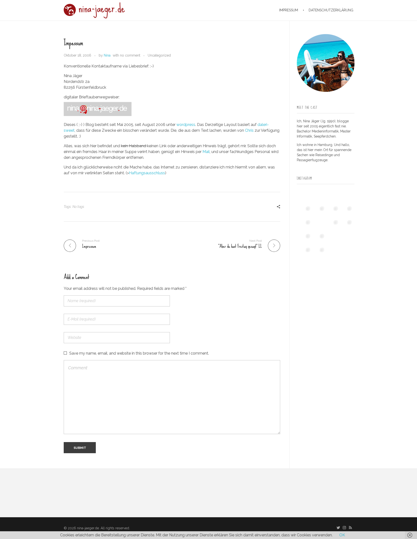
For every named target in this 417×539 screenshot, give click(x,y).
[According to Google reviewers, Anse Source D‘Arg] (346, 211)
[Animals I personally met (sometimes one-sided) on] (305, 211)
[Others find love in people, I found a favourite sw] (305, 197)
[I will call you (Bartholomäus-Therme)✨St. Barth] (346, 225)
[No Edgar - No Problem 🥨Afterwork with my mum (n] (318, 239)
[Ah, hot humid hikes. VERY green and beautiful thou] (318, 211)
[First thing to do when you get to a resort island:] (332, 211)
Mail (206, 151)
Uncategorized (159, 55)
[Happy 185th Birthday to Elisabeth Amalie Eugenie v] (332, 197)
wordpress (185, 124)
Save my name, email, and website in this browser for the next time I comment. (139, 353)
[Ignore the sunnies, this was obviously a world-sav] (332, 239)
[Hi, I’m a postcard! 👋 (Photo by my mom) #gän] (346, 253)
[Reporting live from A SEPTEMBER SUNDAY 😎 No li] (305, 239)
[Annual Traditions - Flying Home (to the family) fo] (346, 197)
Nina (107, 55)
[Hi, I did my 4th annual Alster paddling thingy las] (318, 253)
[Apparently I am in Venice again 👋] (305, 253)
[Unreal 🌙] (346, 239)
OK (342, 535)
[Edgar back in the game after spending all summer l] (305, 225)
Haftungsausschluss (147, 173)
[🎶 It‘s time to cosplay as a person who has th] (332, 253)
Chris (249, 130)
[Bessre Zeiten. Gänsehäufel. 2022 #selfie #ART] (318, 225)
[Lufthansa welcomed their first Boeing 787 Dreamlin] (332, 225)
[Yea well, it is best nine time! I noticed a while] (318, 197)
